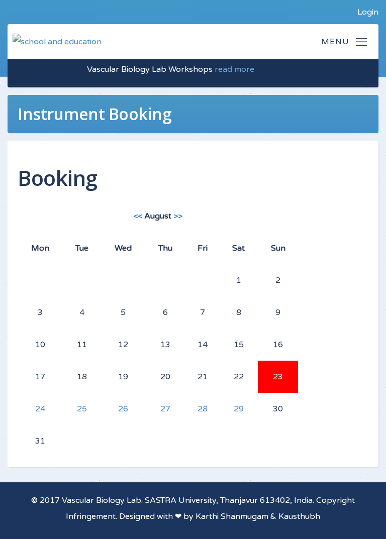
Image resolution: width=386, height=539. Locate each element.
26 (123, 409)
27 (165, 409)
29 (239, 409)
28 (203, 409)
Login (367, 12)
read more (230, 69)
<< (137, 216)
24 (40, 409)
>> (177, 216)
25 (82, 409)
